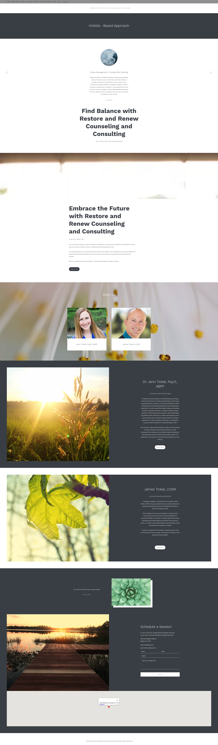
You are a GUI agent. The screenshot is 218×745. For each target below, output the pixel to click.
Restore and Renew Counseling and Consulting (110, 8)
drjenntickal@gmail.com (147, 645)
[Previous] (7, 72)
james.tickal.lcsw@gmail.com (148, 648)
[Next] (211, 72)
